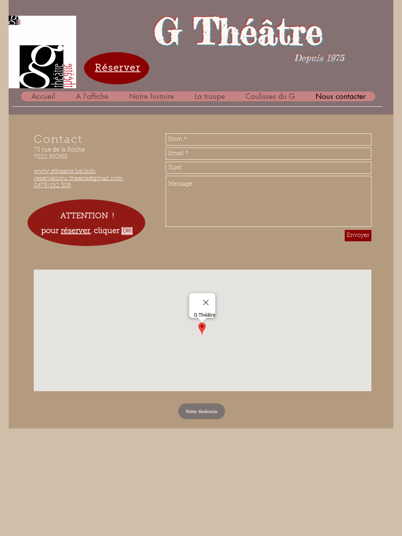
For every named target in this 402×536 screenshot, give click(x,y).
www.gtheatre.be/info (64, 172)
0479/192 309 (52, 186)
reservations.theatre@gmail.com (78, 179)
